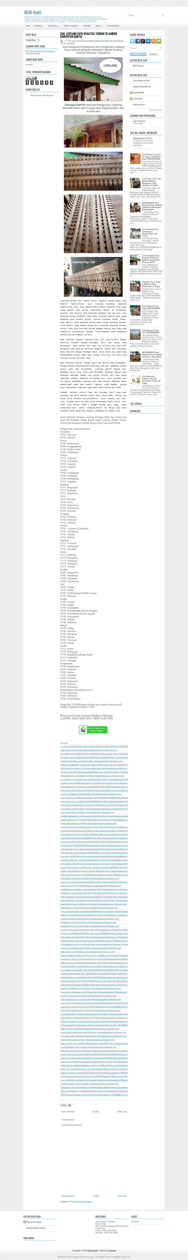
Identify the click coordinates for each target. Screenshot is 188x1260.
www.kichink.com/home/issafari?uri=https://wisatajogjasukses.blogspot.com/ (93, 1032)
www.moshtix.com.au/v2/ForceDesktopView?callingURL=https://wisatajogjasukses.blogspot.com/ (102, 1043)
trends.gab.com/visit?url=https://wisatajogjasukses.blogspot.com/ (89, 823)
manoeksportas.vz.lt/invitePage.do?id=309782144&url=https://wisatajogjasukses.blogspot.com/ (101, 977)
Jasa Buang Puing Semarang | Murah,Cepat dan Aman (150, 232)
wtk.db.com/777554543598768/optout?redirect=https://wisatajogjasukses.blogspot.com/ (98, 845)
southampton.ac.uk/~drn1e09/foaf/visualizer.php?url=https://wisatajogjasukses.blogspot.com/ (100, 820)
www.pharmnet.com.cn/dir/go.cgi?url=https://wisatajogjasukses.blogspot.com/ (94, 904)
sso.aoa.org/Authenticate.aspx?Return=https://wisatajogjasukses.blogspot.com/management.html (102, 831)
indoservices (139, 105)
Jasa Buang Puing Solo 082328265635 (150, 331)
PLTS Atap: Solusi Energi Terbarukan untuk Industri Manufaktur (143, 143)
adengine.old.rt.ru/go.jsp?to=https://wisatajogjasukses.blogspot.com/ (90, 926)
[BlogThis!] (64, 1105)
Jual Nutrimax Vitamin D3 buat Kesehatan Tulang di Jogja (151, 379)
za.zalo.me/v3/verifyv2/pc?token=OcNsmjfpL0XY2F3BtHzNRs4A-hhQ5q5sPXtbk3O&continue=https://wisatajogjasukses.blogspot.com (118, 746)
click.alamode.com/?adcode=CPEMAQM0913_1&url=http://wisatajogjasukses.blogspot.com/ (100, 853)
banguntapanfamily (142, 87)
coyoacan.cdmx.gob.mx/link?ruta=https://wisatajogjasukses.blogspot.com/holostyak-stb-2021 (101, 930)
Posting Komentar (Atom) (81, 1201)
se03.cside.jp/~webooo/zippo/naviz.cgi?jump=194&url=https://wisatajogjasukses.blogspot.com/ (101, 1065)
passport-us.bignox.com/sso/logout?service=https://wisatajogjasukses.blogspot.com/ (97, 959)
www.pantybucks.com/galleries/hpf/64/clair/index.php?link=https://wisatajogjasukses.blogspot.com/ (103, 900)
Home (28, 25)
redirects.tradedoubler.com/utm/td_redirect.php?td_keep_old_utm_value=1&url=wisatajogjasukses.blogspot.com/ (108, 765)
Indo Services (139, 121)
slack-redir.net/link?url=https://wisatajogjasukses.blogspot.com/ (88, 812)
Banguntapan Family (142, 138)
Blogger (50, 95)
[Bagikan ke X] (67, 1105)
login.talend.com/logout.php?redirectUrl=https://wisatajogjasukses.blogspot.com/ (95, 1018)
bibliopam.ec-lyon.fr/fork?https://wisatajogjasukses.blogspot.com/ (88, 922)
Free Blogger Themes (103, 1257)
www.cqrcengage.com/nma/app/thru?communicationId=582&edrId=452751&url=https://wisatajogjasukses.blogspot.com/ (112, 1058)
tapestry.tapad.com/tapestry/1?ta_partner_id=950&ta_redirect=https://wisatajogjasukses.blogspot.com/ (104, 955)
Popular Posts (138, 54)
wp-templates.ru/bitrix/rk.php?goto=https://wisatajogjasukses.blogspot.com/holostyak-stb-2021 (101, 944)
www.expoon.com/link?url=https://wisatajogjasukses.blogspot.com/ (89, 908)
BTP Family (138, 66)
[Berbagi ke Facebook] (69, 1105)
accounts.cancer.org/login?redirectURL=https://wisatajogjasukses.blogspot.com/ (95, 757)
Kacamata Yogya (34, 1222)
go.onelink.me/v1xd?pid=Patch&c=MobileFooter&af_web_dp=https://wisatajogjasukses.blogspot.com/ (104, 754)
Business (39, 25)
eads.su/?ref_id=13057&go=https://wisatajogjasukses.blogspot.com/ (90, 1029)
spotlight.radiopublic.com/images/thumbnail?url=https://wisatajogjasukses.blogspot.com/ (98, 816)
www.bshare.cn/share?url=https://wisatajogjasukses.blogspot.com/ (89, 750)
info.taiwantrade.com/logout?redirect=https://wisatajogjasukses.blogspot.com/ (94, 1036)
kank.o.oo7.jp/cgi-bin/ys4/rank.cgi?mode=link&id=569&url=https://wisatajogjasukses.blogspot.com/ (103, 1069)
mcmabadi (138, 99)
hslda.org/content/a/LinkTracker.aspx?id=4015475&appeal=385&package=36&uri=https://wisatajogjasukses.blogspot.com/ (113, 1076)
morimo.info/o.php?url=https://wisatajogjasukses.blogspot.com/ (88, 1040)
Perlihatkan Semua (155, 110)
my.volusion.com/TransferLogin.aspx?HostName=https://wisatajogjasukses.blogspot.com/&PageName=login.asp (109, 779)
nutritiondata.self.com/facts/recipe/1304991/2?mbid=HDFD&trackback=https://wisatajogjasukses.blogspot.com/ (108, 787)
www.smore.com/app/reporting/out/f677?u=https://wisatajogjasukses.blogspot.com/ (96, 882)
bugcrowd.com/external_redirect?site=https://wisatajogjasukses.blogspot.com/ (94, 992)
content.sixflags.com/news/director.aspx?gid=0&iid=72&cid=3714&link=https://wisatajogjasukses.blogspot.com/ (108, 941)
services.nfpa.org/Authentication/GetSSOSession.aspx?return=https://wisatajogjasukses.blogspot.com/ (105, 772)
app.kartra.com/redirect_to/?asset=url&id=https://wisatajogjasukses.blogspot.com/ (96, 768)
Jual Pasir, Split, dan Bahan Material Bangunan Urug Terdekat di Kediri (151, 182)
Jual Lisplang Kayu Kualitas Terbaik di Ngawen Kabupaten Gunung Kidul (151, 258)
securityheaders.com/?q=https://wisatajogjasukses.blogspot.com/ (89, 1047)
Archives (153, 54)
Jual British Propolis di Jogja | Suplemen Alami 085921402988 (151, 156)
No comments (69, 43)
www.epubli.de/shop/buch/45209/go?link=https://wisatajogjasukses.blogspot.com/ (95, 985)
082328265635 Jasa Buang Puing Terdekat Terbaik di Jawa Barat (152, 354)
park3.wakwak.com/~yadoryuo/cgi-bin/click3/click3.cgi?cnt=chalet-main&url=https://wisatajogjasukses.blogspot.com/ (111, 849)
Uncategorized (113, 25)
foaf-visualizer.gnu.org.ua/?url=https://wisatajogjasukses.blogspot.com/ (91, 999)
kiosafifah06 (138, 93)
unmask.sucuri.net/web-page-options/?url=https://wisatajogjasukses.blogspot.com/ (96, 783)
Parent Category (71, 25)
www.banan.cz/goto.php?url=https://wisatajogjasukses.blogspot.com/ (90, 878)
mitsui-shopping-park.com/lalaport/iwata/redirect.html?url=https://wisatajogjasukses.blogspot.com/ (102, 911)
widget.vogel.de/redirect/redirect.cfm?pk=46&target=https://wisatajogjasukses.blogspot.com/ (100, 871)
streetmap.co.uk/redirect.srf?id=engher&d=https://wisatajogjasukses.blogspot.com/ (96, 889)
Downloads (53, 25)
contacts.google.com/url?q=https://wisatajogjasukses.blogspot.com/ (90, 919)
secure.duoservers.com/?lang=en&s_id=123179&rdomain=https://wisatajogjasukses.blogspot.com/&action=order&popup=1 (113, 827)
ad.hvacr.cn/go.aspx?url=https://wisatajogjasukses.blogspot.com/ (88, 996)
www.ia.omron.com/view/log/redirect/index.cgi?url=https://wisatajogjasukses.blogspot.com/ (99, 963)
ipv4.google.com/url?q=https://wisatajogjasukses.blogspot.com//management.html (96, 864)
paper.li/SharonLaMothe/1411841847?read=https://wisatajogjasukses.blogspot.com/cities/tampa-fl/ (102, 838)
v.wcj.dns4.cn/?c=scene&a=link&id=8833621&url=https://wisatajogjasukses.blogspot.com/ (99, 801)
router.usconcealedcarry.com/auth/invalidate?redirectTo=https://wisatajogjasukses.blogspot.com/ (102, 1062)
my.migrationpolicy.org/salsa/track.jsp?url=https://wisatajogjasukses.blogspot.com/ (96, 966)
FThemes (69, 1257)
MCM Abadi (32, 12)
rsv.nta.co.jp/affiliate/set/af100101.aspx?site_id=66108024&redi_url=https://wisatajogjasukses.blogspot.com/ (107, 933)
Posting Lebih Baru (67, 1111)
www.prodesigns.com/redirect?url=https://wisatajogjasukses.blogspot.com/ (92, 776)
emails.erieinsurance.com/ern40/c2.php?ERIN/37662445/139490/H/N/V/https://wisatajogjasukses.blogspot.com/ (108, 1054)
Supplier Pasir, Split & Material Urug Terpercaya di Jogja (151, 284)
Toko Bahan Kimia (141, 80)
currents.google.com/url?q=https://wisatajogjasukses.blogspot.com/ (89, 1084)
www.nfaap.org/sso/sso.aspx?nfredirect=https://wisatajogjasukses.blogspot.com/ (95, 790)
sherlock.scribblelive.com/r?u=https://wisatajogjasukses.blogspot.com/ (91, 988)
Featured (87, 25)
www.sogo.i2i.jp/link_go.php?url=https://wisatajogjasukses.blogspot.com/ (92, 761)
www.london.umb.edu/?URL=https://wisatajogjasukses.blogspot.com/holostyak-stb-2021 (98, 937)
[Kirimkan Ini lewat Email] (61, 1105)
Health (99, 25)
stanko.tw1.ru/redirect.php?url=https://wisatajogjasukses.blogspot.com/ (91, 948)
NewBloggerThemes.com (121, 1257)
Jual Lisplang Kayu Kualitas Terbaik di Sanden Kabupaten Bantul (88, 35)
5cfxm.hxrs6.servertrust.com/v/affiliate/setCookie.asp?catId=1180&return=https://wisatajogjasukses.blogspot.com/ (109, 875)
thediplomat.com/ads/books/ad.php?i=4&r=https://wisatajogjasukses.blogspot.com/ (96, 893)
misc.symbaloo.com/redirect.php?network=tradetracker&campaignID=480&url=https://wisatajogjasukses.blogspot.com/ (111, 1080)
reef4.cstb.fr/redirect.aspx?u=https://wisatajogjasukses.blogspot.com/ (90, 1010)
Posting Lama (122, 1111)
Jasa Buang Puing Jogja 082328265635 (151, 307)
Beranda (29, 65)
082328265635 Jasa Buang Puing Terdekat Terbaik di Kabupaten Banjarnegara (152, 206)
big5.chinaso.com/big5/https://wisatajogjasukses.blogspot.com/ (88, 952)
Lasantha (90, 1257)
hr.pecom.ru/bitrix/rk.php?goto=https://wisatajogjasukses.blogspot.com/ (91, 794)
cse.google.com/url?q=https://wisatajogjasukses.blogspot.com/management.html (95, 809)
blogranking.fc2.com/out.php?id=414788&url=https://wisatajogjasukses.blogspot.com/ (97, 834)
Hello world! (138, 123)
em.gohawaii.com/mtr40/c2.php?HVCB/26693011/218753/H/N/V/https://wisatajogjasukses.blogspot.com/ (105, 970)
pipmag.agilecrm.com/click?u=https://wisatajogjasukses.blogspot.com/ (91, 886)
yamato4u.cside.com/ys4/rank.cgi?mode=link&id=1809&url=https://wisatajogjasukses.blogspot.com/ (103, 1087)
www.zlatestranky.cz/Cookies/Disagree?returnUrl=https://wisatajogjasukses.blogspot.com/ (99, 1014)
